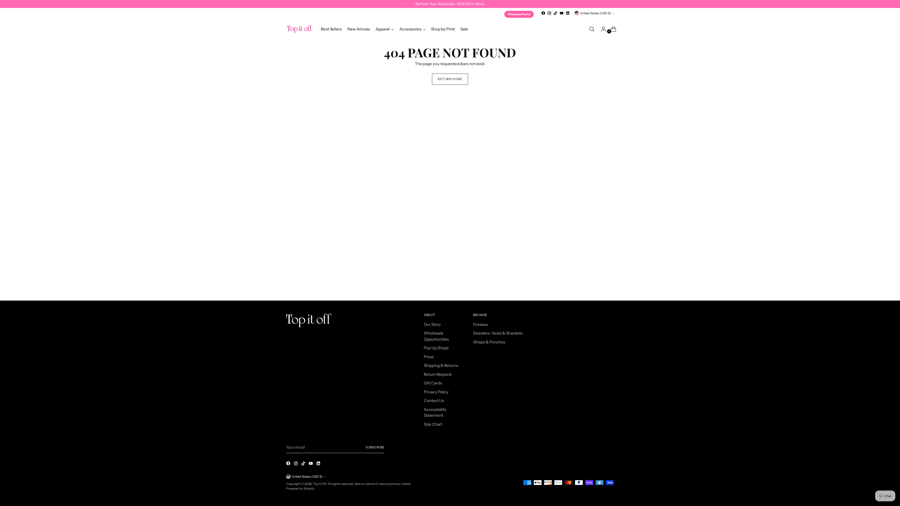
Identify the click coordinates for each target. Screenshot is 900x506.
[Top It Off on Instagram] (549, 13)
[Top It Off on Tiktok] (555, 13)
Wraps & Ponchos (489, 342)
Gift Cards (433, 383)
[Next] (497, 4)
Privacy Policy (436, 392)
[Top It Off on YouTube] (561, 13)
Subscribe (375, 447)
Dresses (480, 324)
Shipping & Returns (441, 365)
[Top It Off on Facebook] (543, 13)
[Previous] (403, 4)
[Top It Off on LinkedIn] (568, 13)
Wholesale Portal (519, 14)
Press (429, 356)
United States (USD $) (595, 13)
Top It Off (319, 484)
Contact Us (434, 400)
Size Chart (433, 424)
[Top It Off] (300, 29)
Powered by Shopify (300, 488)
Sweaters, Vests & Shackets (497, 333)
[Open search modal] (591, 29)
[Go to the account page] (601, 29)
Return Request (438, 374)
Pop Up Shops (436, 348)
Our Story (432, 324)
